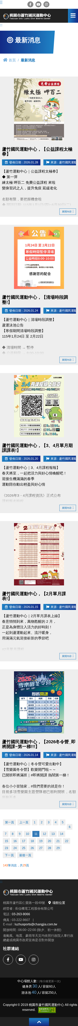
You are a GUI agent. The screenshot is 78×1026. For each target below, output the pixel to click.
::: (1, 2)
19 (40, 841)
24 (15, 848)
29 (58, 848)
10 (27, 834)
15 (6, 841)
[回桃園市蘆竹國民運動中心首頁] (27, 16)
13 (53, 834)
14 (61, 834)
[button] (39, 1022)
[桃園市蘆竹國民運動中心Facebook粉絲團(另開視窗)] (30, 4)
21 (58, 841)
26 (32, 848)
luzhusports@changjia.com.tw (36, 924)
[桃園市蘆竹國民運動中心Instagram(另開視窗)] (46, 4)
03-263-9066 (21, 914)
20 (49, 841)
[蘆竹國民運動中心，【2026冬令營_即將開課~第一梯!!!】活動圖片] (39, 702)
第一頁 (9, 822)
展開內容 (67, 211)
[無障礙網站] (47, 1010)
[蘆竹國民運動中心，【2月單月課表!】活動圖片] (39, 554)
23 (6, 848)
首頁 (12, 60)
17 (23, 841)
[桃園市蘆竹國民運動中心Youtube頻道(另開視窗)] (38, 4)
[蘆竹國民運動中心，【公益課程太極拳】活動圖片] (39, 110)
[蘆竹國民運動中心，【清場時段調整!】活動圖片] (39, 258)
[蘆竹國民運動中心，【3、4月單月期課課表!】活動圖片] (39, 406)
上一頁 (23, 822)
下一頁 (9, 855)
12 (44, 834)
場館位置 (58, 902)
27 (40, 848)
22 (66, 841)
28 (49, 848)
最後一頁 (25, 855)
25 (23, 848)
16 (15, 841)
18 (32, 841)
